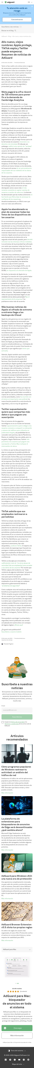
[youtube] (19, 1060)
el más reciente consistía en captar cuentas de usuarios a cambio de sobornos (15, 190)
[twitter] (15, 1060)
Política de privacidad (17, 722)
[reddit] (28, 1060)
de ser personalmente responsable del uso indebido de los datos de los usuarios (17, 170)
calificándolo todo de (17, 565)
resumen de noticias (7, 640)
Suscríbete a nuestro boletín (11, 632)
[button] (32, 6)
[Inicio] (9, 2)
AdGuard (4, 36)
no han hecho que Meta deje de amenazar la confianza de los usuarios (17, 197)
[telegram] (24, 1060)
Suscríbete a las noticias (10, 27)
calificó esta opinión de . (20, 146)
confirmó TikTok (16, 546)
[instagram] (6, 1060)
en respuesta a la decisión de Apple (19, 270)
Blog (9, 36)
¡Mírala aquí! (18, 625)
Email (3, 706)
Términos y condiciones (12, 724)
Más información (17, 1035)
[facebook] (10, 1060)
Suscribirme (17, 717)
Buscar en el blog (8, 30)
